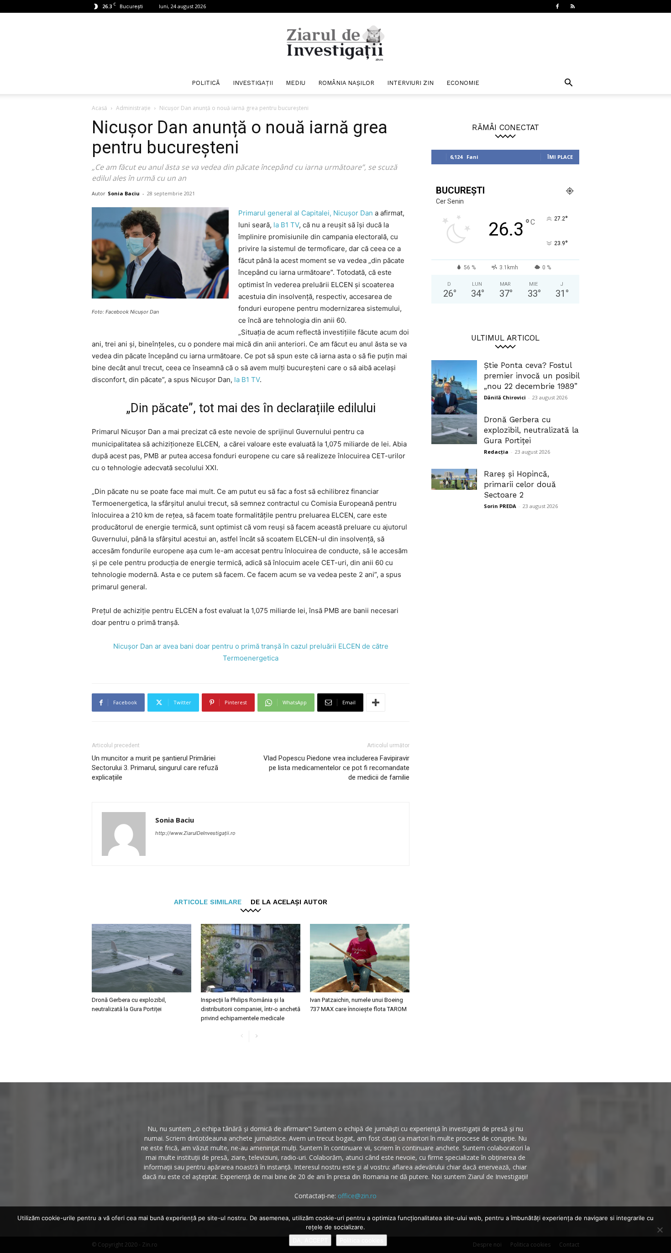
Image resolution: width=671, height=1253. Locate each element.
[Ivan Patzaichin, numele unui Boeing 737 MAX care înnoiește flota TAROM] (359, 958)
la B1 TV (286, 224)
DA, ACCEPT (310, 1240)
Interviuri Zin (410, 82)
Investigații (253, 82)
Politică (206, 82)
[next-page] (256, 1036)
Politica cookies (361, 1240)
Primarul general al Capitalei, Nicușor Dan (305, 213)
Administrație (133, 108)
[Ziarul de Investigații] (335, 43)
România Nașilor (346, 82)
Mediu (295, 82)
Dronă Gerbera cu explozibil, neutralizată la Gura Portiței (531, 430)
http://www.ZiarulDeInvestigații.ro (195, 833)
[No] (659, 1229)
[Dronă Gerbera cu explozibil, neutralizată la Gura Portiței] (141, 958)
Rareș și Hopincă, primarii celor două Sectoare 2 (520, 484)
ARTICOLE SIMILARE (207, 902)
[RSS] (572, 6)
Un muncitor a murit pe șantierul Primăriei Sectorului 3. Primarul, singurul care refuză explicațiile (155, 767)
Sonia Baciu (124, 193)
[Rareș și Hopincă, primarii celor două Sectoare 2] (454, 479)
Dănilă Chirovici (505, 397)
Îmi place (560, 156)
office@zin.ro (357, 1195)
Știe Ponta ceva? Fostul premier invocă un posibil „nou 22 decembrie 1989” (531, 376)
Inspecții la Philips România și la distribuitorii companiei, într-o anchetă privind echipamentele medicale (250, 1009)
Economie (462, 82)
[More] (375, 702)
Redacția (496, 451)
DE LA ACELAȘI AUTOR (289, 902)
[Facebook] (557, 6)
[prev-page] (241, 1036)
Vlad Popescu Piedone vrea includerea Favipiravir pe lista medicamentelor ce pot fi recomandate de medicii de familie (336, 767)
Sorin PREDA (500, 506)
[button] (568, 83)
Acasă (99, 108)
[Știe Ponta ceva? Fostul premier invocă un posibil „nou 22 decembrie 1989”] (454, 390)
